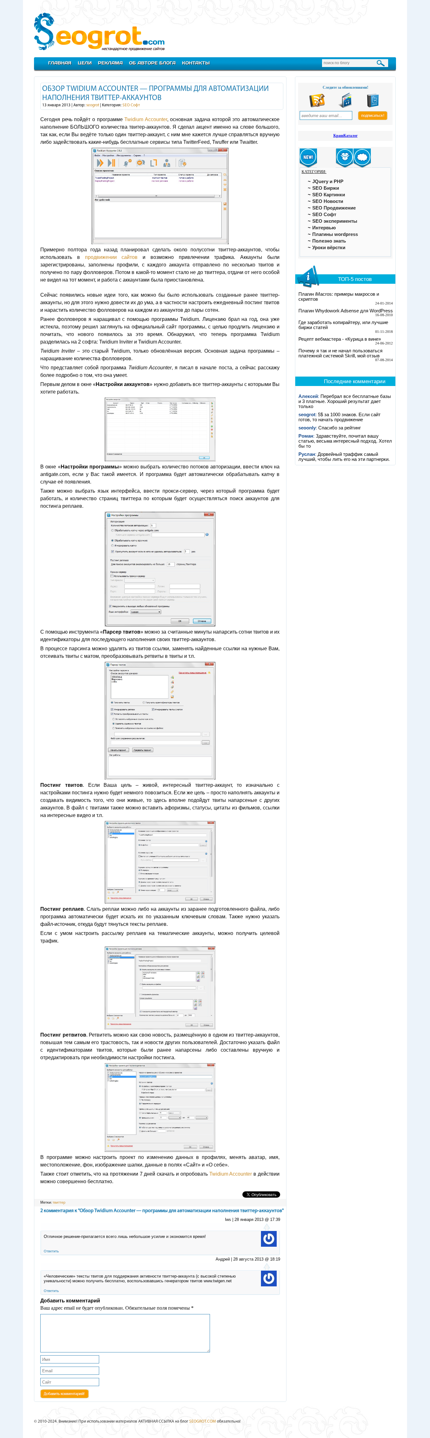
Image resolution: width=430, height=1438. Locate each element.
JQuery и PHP (327, 181)
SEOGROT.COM (202, 1421)
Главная (59, 62)
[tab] (308, 158)
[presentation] (308, 158)
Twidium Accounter (145, 119)
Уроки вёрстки (328, 247)
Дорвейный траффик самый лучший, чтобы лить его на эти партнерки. (344, 457)
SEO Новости (327, 201)
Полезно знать (329, 240)
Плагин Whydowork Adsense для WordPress (345, 310)
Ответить (51, 1251)
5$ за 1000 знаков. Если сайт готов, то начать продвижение (339, 417)
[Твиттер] (373, 106)
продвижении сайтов (111, 257)
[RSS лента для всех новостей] (317, 106)
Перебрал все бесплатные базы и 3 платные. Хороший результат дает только (344, 401)
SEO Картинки (328, 194)
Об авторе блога (152, 62)
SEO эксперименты (334, 221)
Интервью (324, 227)
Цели (85, 62)
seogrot (92, 105)
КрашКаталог (345, 135)
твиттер (59, 1203)
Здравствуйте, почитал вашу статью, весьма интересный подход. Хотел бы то (345, 441)
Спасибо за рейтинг (339, 427)
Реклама (110, 62)
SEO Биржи (325, 188)
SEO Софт (131, 105)
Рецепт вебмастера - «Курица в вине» (339, 339)
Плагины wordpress (335, 234)
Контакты (196, 62)
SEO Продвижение (334, 207)
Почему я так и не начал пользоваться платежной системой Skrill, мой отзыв (340, 353)
